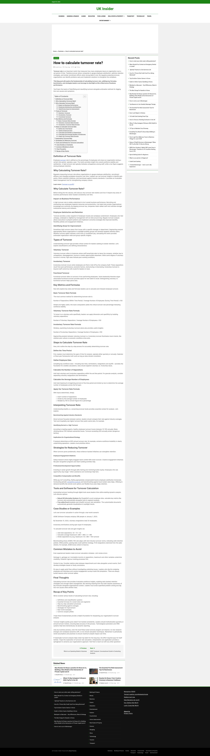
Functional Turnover (65, 117)
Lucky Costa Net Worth (131, 705)
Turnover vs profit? (68, 184)
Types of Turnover (61, 111)
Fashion (92, 712)
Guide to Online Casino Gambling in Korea (141, 82)
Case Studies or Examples (65, 145)
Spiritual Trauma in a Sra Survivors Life (140, 69)
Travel (149, 16)
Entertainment (104, 20)
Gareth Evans (58, 67)
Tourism (92, 740)
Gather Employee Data (65, 130)
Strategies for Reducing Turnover (66, 140)
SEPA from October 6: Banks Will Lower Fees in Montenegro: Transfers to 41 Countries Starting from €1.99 (142, 149)
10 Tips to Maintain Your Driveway (139, 128)
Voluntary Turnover (64, 113)
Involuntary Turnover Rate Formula (69, 124)
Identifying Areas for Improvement (69, 109)
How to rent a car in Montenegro (138, 101)
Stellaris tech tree (129, 697)
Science (92, 726)
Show (91, 733)
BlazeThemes (72, 750)
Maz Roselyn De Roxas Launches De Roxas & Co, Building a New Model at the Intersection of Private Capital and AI (71, 670)
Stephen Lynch (104, 683)
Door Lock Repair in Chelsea (137, 113)
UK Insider (105, 9)
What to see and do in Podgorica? (139, 158)
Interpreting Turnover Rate (64, 138)
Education (91, 16)
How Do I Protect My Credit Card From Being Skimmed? (69, 704)
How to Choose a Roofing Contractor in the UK (142, 119)
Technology (141, 16)
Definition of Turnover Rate (64, 99)
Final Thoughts (61, 149)
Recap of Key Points (63, 151)
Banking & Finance (73, 16)
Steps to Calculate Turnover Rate (66, 126)
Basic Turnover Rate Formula (67, 121)
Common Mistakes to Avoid (65, 147)
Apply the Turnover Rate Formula (69, 136)
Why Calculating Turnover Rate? (66, 101)
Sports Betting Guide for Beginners (139, 154)
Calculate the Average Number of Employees (72, 134)
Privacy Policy (128, 713)
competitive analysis (73, 482)
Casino (83, 16)
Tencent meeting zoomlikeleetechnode (136, 694)
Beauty (91, 695)
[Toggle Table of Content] (84, 96)
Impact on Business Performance (68, 105)
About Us (127, 711)
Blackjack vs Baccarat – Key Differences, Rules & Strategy (70, 714)
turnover (63, 160)
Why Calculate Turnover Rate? (65, 103)
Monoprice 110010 (129, 691)
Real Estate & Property (115, 16)
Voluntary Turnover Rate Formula (69, 122)
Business (61, 16)
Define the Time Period (65, 128)
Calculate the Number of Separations (70, 132)
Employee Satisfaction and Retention (70, 107)
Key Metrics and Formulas (64, 119)
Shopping (92, 729)
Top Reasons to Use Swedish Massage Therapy (143, 104)
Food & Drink (101, 16)
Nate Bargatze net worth (131, 700)
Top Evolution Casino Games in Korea (140, 78)
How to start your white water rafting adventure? (143, 61)
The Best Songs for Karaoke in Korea (140, 90)
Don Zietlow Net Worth (131, 703)
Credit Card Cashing (135, 161)
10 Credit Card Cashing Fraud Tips (139, 116)
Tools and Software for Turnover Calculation (70, 142)
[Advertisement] (105, 38)
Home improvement (95, 719)
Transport (130, 16)
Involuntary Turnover (65, 115)
